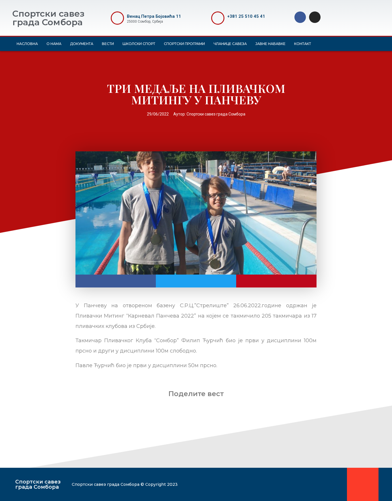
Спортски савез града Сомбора (48, 18)
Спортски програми (184, 44)
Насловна (27, 44)
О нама (53, 44)
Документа (81, 44)
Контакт (302, 44)
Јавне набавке (270, 44)
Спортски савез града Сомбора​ (38, 484)
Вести (108, 44)
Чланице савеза (230, 44)
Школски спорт (139, 44)
